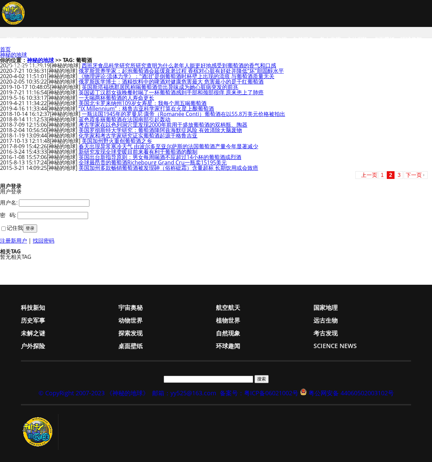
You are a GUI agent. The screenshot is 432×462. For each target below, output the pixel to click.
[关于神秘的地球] (39, 432)
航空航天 (87, 39)
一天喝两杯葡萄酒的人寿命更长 (116, 97)
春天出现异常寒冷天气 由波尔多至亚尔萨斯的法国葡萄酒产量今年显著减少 (168, 146)
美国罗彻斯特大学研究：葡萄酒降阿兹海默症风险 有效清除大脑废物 (160, 130)
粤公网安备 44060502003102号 (351, 393)
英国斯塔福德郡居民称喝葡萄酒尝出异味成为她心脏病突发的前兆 (160, 87)
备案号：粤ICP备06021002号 (259, 393)
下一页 (414, 175)
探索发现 (276, 39)
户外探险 (357, 39)
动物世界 (168, 39)
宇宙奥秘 (60, 39)
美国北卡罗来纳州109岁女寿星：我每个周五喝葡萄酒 (143, 103)
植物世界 (195, 39)
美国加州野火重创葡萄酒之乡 (117, 141)
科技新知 (33, 39)
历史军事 (141, 39)
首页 (11, 39)
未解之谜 (249, 39)
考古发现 (330, 39)
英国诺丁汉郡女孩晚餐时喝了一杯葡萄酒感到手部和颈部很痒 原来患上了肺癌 (171, 92)
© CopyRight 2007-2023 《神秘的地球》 (93, 393)
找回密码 (43, 240)
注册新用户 (13, 240)
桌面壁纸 (384, 39)
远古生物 (222, 39)
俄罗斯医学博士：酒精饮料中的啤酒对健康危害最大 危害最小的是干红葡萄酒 (171, 81)
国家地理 (114, 39)
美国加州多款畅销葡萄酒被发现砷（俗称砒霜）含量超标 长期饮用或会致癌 (168, 168)
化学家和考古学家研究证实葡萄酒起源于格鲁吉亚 (138, 135)
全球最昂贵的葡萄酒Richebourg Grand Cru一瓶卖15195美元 (153, 162)
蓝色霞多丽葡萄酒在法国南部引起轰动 (124, 119)
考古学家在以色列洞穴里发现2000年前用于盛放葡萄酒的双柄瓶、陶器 (163, 124)
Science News (25, 66)
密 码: (8, 215)
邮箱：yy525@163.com (184, 393)
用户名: (9, 202)
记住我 (15, 228)
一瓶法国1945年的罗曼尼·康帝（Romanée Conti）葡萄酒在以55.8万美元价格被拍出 (183, 114)
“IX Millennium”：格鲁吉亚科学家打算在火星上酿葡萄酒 (146, 108)
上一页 (369, 175)
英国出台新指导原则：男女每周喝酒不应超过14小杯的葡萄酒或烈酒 (160, 157)
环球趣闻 (411, 39)
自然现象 (303, 39)
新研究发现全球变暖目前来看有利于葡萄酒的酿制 (138, 151)
